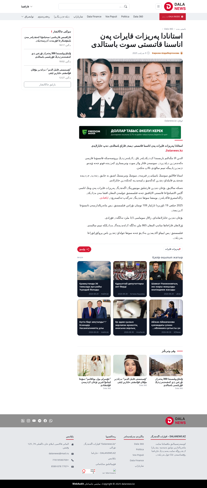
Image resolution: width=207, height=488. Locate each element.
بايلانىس (112, 458)
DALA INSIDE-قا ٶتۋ (171, 16)
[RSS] (22, 420)
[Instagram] (28, 420)
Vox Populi (111, 16)
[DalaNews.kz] (175, 421)
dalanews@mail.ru (59, 453)
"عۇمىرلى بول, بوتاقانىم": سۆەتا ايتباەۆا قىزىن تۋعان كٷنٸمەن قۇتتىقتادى (95, 381)
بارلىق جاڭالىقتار (47, 84)
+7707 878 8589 (60, 466)
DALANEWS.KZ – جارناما (103, 452)
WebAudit (78, 483)
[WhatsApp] (50, 420)
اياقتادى (104, 197)
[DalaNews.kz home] (175, 6)
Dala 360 (138, 16)
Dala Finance (94, 16)
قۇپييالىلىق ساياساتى (106, 463)
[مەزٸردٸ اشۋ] (158, 6)
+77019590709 (60, 459)
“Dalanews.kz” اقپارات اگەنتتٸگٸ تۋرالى (100, 445)
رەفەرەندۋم (44, 16)
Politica (125, 16)
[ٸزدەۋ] (126, 6)
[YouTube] (34, 420)
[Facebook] (45, 420)
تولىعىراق (29, 16)
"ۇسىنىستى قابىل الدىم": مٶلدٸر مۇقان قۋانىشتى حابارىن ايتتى (130, 380)
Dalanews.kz (174, 150)
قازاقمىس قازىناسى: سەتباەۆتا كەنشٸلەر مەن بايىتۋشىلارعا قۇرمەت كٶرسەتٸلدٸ (47, 38)
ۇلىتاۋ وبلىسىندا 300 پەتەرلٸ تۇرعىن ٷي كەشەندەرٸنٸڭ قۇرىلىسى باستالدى (169, 381)
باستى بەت (181, 28)
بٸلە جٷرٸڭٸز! (61, 16)
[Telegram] (39, 420)
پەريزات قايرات (172, 248)
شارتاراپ (78, 16)
